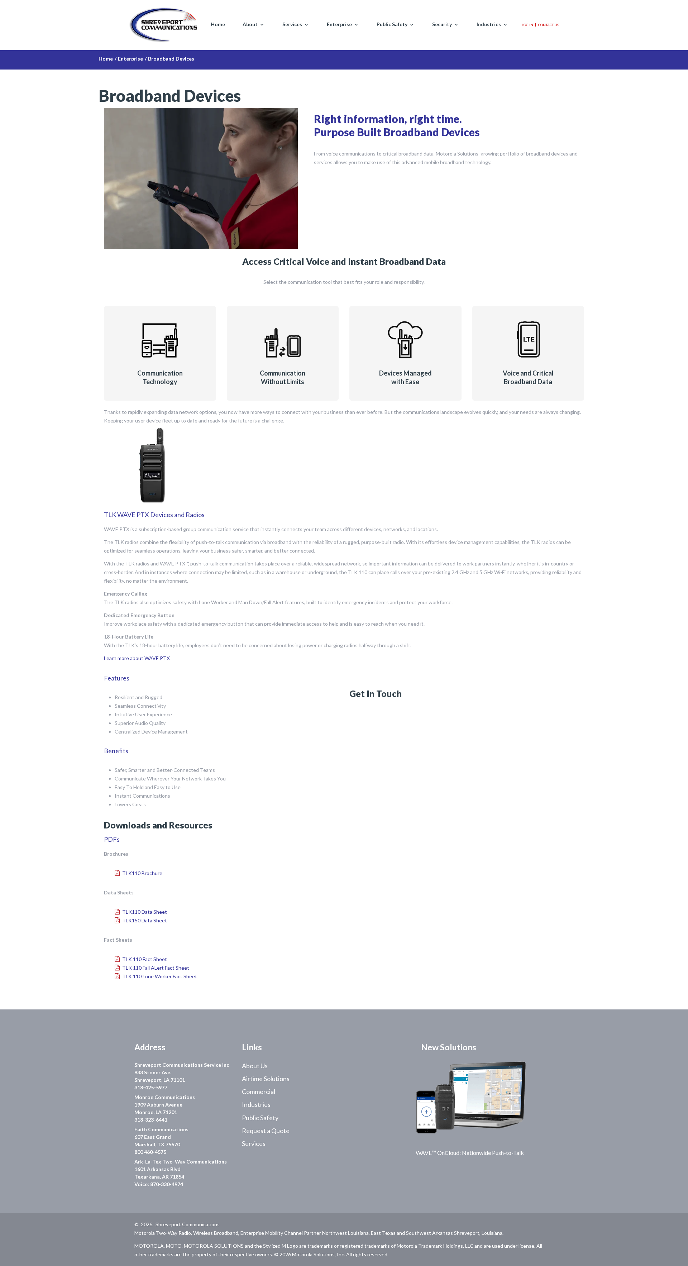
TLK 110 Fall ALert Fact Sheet (155, 968)
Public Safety (392, 24)
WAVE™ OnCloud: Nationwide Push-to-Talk (470, 1152)
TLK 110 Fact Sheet (144, 959)
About (250, 24)
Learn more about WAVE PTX (137, 658)
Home (218, 24)
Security (442, 24)
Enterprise (339, 24)
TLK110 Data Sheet (144, 912)
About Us (255, 1066)
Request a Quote (266, 1130)
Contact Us (548, 25)
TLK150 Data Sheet (144, 920)
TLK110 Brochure (142, 873)
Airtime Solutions (266, 1079)
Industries (489, 24)
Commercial (258, 1091)
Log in (527, 25)
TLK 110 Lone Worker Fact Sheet (159, 976)
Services (292, 24)
